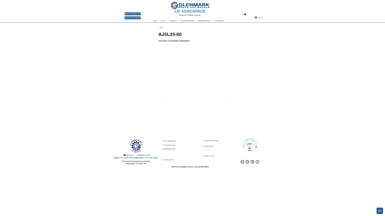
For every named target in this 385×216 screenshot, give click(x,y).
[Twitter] (247, 162)
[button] (244, 14)
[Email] (125, 155)
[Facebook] (242, 162)
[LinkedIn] (252, 162)
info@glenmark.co (143, 155)
